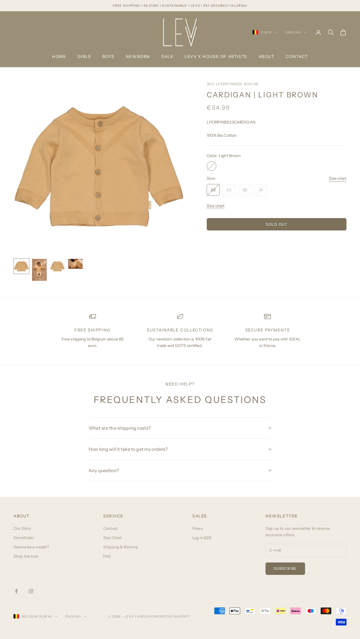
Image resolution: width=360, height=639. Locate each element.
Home (59, 56)
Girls (84, 56)
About (266, 56)
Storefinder (24, 537)
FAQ (107, 556)
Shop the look (26, 556)
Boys (108, 56)
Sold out (276, 224)
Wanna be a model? (31, 547)
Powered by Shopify (169, 616)
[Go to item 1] (21, 266)
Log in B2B (201, 537)
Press (197, 528)
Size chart (337, 178)
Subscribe (285, 568)
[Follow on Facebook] (16, 591)
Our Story (22, 528)
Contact (297, 56)
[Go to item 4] (75, 263)
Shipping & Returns (120, 547)
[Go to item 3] (57, 266)
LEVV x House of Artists (215, 56)
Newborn (138, 56)
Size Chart (112, 537)
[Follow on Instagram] (31, 591)
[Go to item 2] (39, 269)
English (293, 32)
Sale (167, 56)
